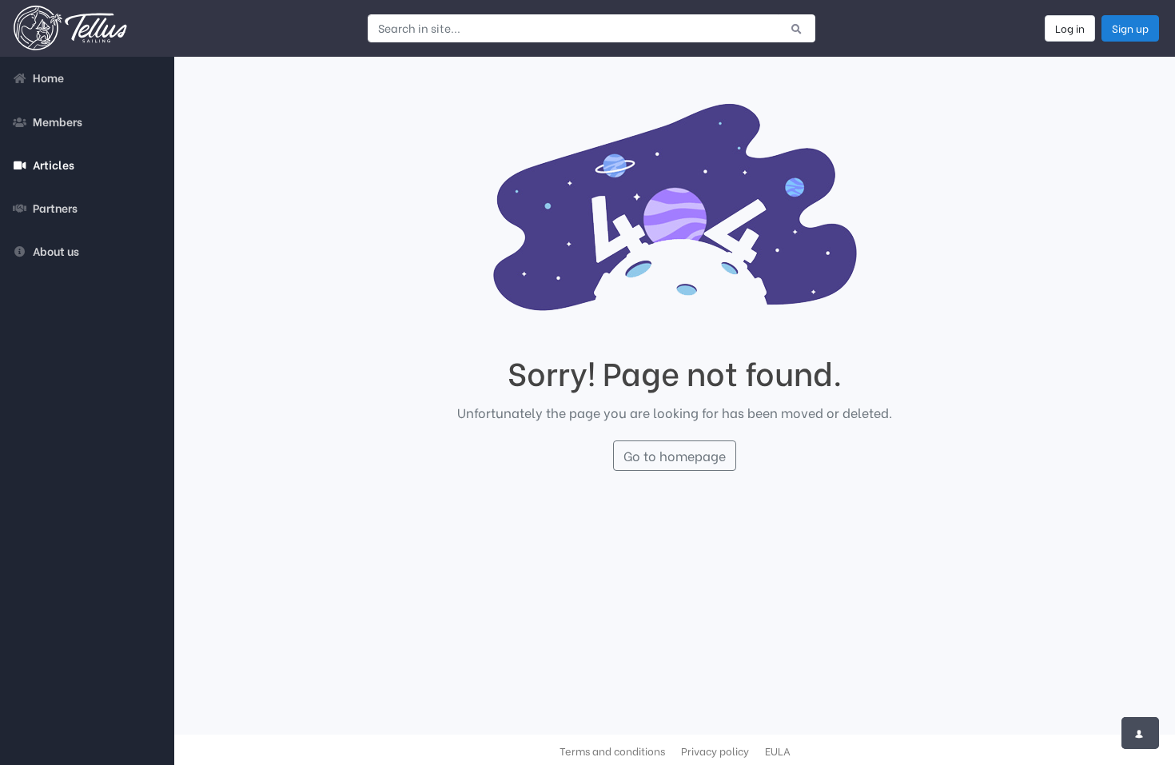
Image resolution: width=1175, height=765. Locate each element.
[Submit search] (796, 28)
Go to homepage (674, 455)
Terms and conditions (612, 750)
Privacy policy (715, 750)
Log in (1070, 28)
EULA (778, 750)
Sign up (1130, 28)
